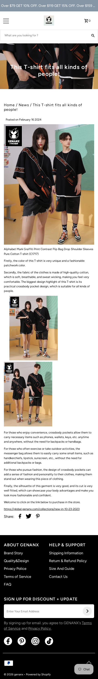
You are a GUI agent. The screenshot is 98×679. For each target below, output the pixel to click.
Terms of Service (17, 576)
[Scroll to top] (88, 663)
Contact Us (58, 576)
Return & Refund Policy (68, 561)
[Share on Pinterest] (38, 517)
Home (9, 105)
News (24, 105)
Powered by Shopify (38, 674)
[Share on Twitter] (28, 517)
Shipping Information (66, 553)
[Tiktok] (49, 641)
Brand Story (13, 553)
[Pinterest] (22, 641)
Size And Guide (61, 568)
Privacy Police (15, 568)
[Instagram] (35, 641)
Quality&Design (16, 561)
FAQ (7, 584)
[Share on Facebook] (20, 517)
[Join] (87, 611)
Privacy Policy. (39, 628)
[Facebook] (8, 641)
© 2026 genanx (14, 674)
